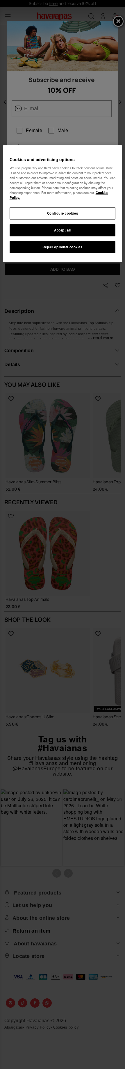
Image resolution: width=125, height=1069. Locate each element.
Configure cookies (62, 213)
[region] (62, 203)
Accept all (62, 230)
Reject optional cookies (62, 247)
